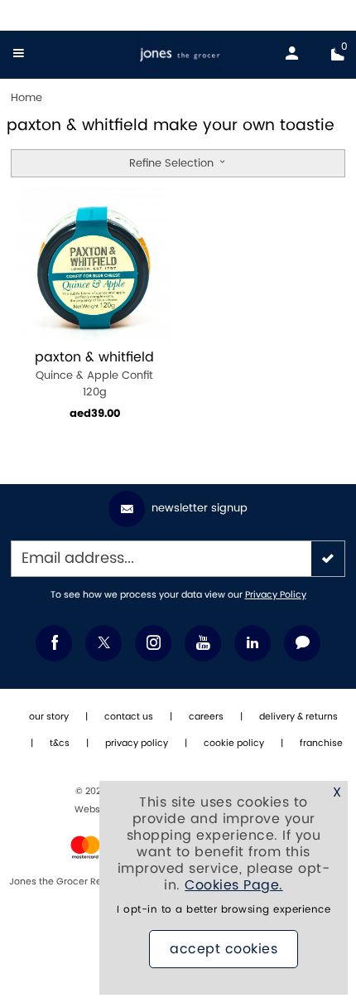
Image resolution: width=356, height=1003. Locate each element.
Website (94, 809)
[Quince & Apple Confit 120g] (94, 264)
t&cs (60, 743)
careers (206, 717)
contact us (128, 717)
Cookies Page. (234, 885)
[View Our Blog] (302, 643)
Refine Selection (173, 163)
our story (49, 717)
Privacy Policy (275, 595)
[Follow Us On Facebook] (54, 643)
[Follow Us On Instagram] (153, 643)
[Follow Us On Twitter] (103, 643)
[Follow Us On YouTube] (203, 643)
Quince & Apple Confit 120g (94, 374)
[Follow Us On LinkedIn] (252, 643)
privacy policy (136, 743)
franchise (321, 743)
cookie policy (234, 743)
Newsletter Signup (200, 508)
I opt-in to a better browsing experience (223, 910)
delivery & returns (298, 717)
